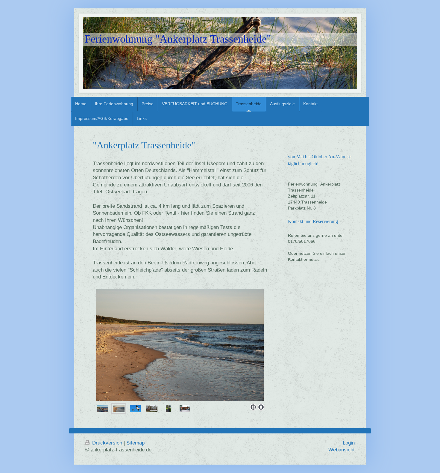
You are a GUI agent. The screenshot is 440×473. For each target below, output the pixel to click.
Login (349, 443)
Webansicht (341, 450)
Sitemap (135, 443)
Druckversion (107, 443)
